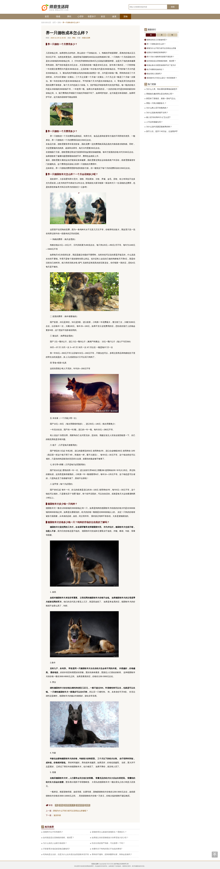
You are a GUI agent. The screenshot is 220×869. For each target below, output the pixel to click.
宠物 (125, 16)
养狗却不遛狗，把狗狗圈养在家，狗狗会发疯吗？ (111, 854)
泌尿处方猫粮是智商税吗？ (156, 52)
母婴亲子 (92, 16)
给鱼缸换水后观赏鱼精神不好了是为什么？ (160, 65)
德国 (88, 805)
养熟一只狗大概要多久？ (155, 103)
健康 (114, 16)
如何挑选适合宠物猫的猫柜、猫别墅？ (57, 838)
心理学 (80, 16)
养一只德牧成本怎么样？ (155, 44)
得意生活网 (94, 864)
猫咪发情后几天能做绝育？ (156, 40)
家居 (103, 16)
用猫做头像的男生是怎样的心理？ (159, 94)
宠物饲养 (80, 805)
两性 (69, 16)
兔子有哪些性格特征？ (154, 69)
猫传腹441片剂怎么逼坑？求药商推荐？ (160, 78)
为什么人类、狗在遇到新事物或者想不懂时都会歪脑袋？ (160, 90)
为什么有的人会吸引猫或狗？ (54, 843)
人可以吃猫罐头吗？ (153, 122)
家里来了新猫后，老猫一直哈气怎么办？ (160, 99)
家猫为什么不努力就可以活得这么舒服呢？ (70, 811)
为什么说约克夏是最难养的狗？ (158, 127)
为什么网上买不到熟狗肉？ (156, 108)
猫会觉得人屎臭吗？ (153, 74)
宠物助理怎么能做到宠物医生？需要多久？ (108, 832)
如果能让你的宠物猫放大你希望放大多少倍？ (109, 838)
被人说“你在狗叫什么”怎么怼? (157, 117)
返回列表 (57, 815)
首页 (47, 16)
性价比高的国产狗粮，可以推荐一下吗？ (107, 843)
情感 (58, 16)
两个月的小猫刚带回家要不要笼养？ (159, 57)
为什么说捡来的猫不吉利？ (156, 113)
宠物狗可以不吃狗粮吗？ (52, 832)
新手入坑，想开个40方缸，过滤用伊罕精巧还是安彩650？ (161, 132)
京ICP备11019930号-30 (121, 864)
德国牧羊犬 (69, 805)
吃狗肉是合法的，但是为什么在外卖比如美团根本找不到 (65, 854)
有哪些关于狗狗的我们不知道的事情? (106, 849)
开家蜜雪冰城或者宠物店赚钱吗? (55, 849)
